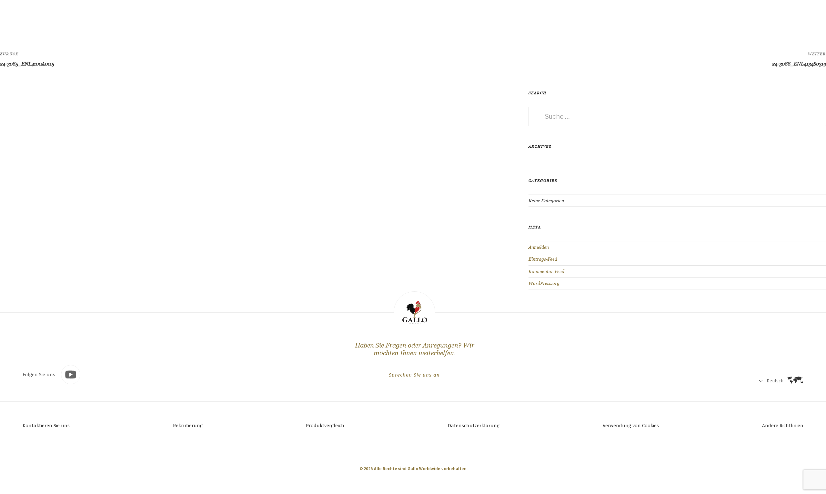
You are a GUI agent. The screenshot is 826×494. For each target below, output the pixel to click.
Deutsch (748, 19)
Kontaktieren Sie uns (46, 425)
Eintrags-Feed (543, 259)
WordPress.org (544, 283)
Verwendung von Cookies (631, 425)
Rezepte (124, 18)
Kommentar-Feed (546, 271)
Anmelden (539, 247)
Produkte (90, 18)
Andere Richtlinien (782, 425)
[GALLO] (18, 18)
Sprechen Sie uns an (414, 375)
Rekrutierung (188, 425)
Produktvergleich (325, 425)
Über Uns (158, 18)
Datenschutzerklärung (473, 425)
